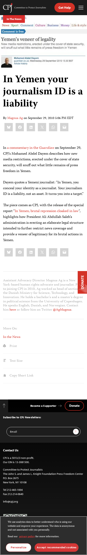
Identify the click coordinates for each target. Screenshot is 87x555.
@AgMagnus (62, 310)
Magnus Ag (15, 118)
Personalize (18, 547)
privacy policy (27, 537)
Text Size (16, 361)
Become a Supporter (43, 406)
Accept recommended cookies (56, 547)
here (13, 310)
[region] (43, 535)
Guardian (46, 148)
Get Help (64, 7)
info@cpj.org (10, 501)
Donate (74, 406)
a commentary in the (23, 148)
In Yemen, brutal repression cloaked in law (47, 211)
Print (13, 346)
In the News (11, 337)
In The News (14, 19)
